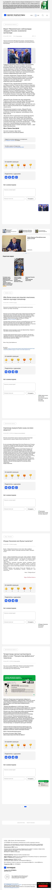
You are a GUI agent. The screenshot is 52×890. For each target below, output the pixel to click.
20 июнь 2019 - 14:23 (7, 433)
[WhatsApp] (16, 177)
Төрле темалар (31, 822)
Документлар (21, 822)
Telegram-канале (10, 140)
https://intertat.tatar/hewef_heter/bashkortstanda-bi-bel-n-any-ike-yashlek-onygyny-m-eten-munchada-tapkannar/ (19, 349)
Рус (31, 15)
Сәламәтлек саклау (10, 423)
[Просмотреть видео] (19, 267)
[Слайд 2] (24, 253)
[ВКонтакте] (6, 177)
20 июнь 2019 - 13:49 (7, 544)
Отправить (30, 198)
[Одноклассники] (9, 177)
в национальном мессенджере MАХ (14, 147)
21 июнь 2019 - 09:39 (7, 36)
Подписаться (43, 886)
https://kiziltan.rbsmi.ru (29, 577)
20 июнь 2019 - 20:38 (7, 302)
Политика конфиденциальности (11, 887)
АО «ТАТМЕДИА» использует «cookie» (13, 884)
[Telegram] (13, 177)
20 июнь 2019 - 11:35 (7, 661)
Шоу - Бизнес (8, 536)
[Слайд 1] (23, 253)
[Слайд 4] (27, 253)
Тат (38, 15)
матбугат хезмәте (12, 319)
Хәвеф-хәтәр (8, 293)
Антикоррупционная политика (11, 883)
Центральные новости (11, 24)
